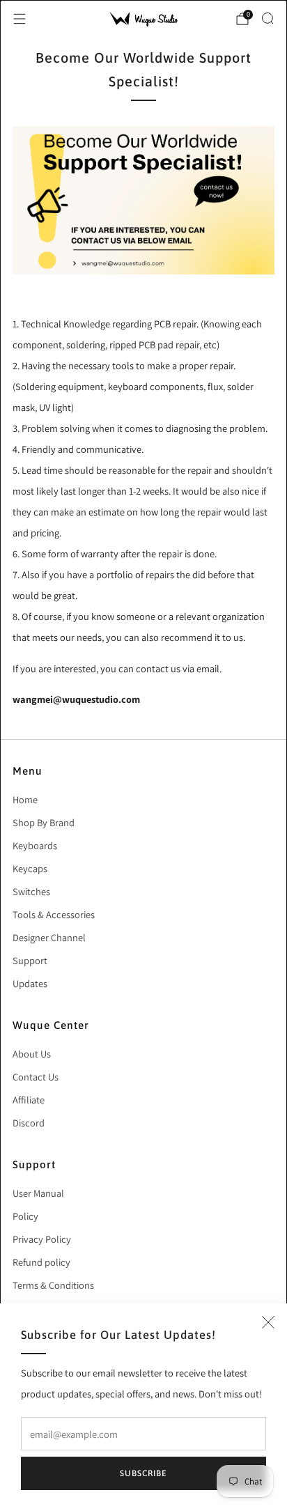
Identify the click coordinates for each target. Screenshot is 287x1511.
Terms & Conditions (53, 1285)
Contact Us (36, 1076)
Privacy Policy (42, 1239)
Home (25, 799)
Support (30, 960)
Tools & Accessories (54, 914)
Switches (31, 891)
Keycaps (30, 868)
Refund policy (41, 1262)
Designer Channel (49, 937)
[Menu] (19, 19)
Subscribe (143, 1473)
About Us (32, 1053)
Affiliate (29, 1099)
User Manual (38, 1193)
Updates (30, 983)
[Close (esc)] (268, 1322)
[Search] (267, 18)
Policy (25, 1216)
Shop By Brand (44, 822)
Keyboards (35, 845)
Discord (29, 1122)
